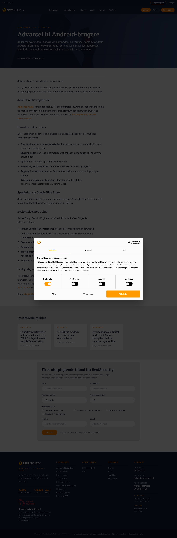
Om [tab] (124, 250)
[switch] (75, 284)
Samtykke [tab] (52, 250)
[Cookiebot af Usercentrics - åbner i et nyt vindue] (129, 242)
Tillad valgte (88, 294)
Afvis (54, 294)
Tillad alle (123, 294)
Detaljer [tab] (88, 250)
